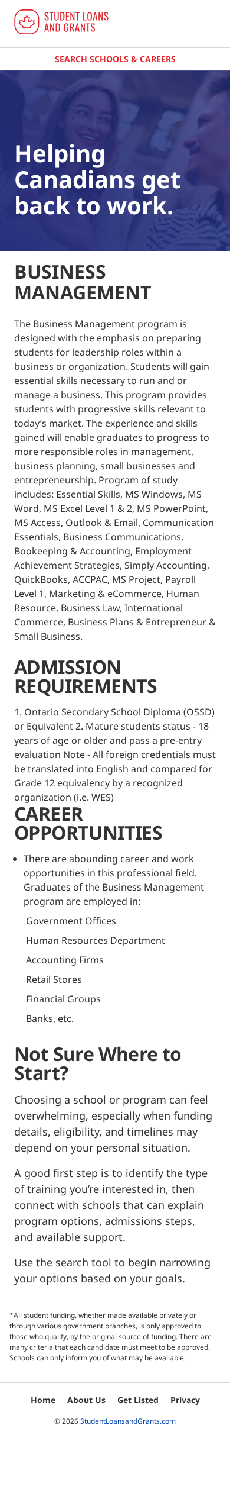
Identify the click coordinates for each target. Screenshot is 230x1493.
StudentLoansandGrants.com (128, 1421)
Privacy (185, 1399)
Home (43, 1399)
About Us (86, 1399)
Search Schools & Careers (115, 59)
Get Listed (138, 1399)
